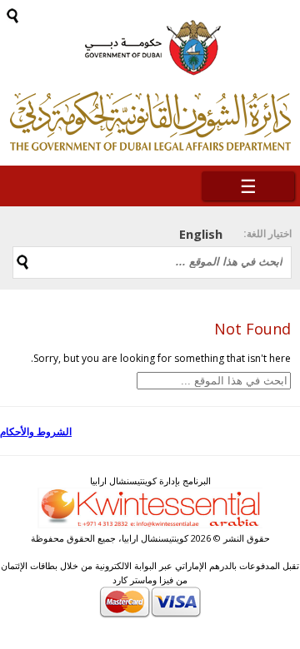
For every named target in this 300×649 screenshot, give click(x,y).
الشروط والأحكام (36, 431)
